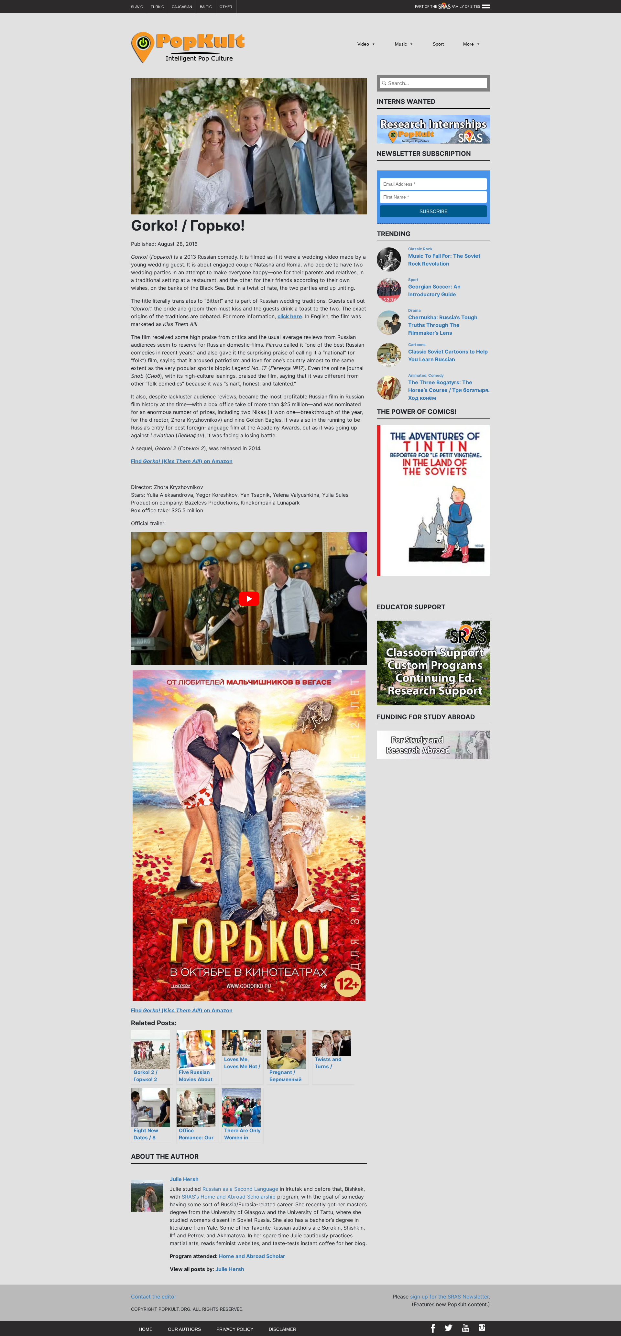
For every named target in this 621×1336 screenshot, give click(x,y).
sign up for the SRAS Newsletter (449, 1296)
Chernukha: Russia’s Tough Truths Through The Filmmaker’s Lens (442, 325)
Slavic (137, 7)
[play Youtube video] (249, 598)
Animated (417, 375)
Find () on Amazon (182, 461)
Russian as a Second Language (240, 1189)
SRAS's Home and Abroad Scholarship (229, 1196)
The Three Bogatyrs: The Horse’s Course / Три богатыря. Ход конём (448, 390)
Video (363, 44)
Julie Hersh (184, 1179)
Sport (438, 44)
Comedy (436, 375)
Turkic (157, 7)
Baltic (206, 7)
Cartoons (417, 344)
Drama (414, 310)
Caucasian (182, 7)
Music (401, 44)
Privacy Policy (234, 1329)
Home (145, 1329)
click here (290, 316)
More (468, 44)
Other (226, 7)
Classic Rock (420, 249)
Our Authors (184, 1329)
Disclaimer (282, 1329)
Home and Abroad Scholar (252, 1256)
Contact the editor (153, 1296)
